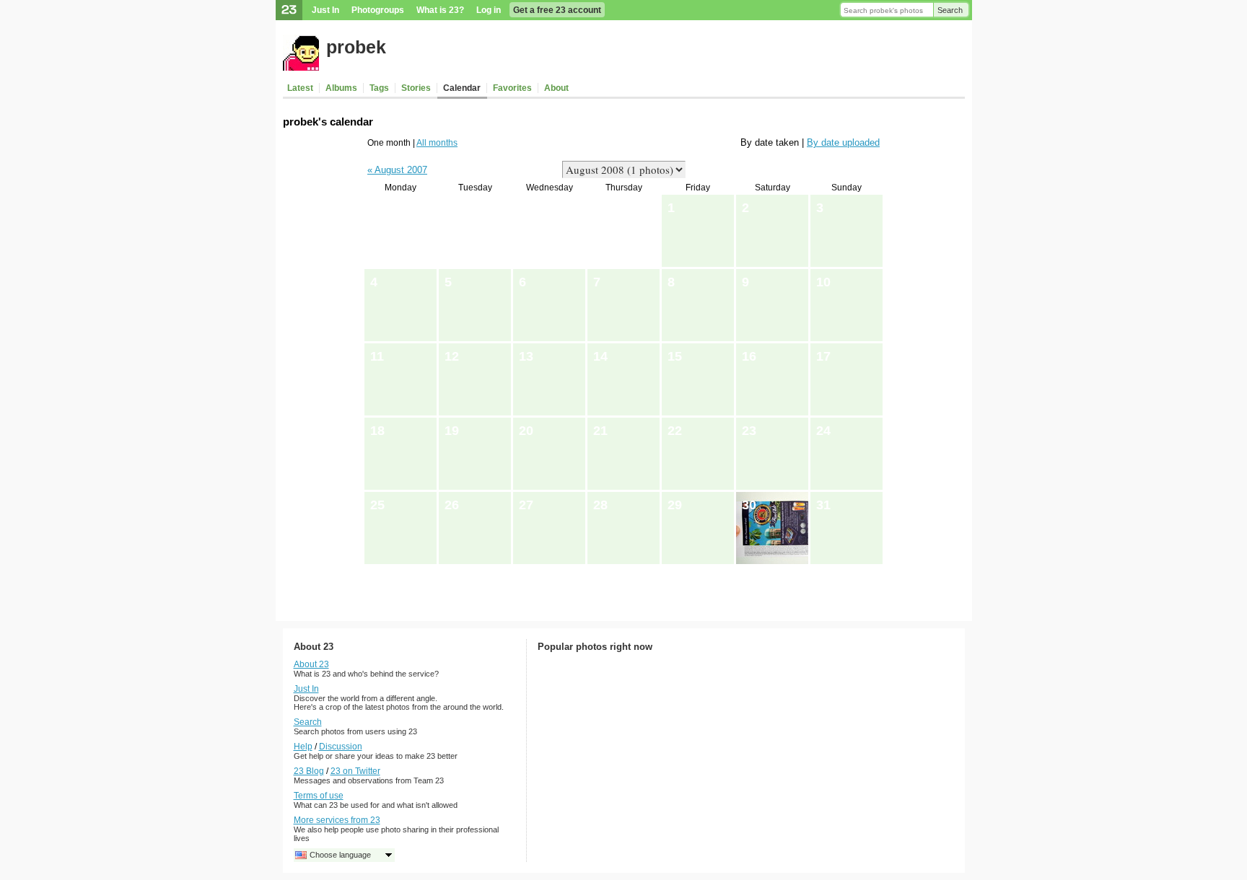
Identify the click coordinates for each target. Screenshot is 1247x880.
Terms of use (319, 796)
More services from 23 (337, 820)
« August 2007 (397, 169)
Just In (325, 10)
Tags (379, 88)
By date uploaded (843, 142)
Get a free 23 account (557, 10)
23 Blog (309, 771)
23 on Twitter (355, 771)
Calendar (462, 88)
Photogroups (377, 10)
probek (356, 47)
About (556, 88)
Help (303, 747)
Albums (341, 88)
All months (437, 143)
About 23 (311, 664)
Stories (416, 88)
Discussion (340, 747)
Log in (488, 10)
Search (950, 10)
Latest (300, 88)
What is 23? (440, 10)
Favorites (512, 88)
